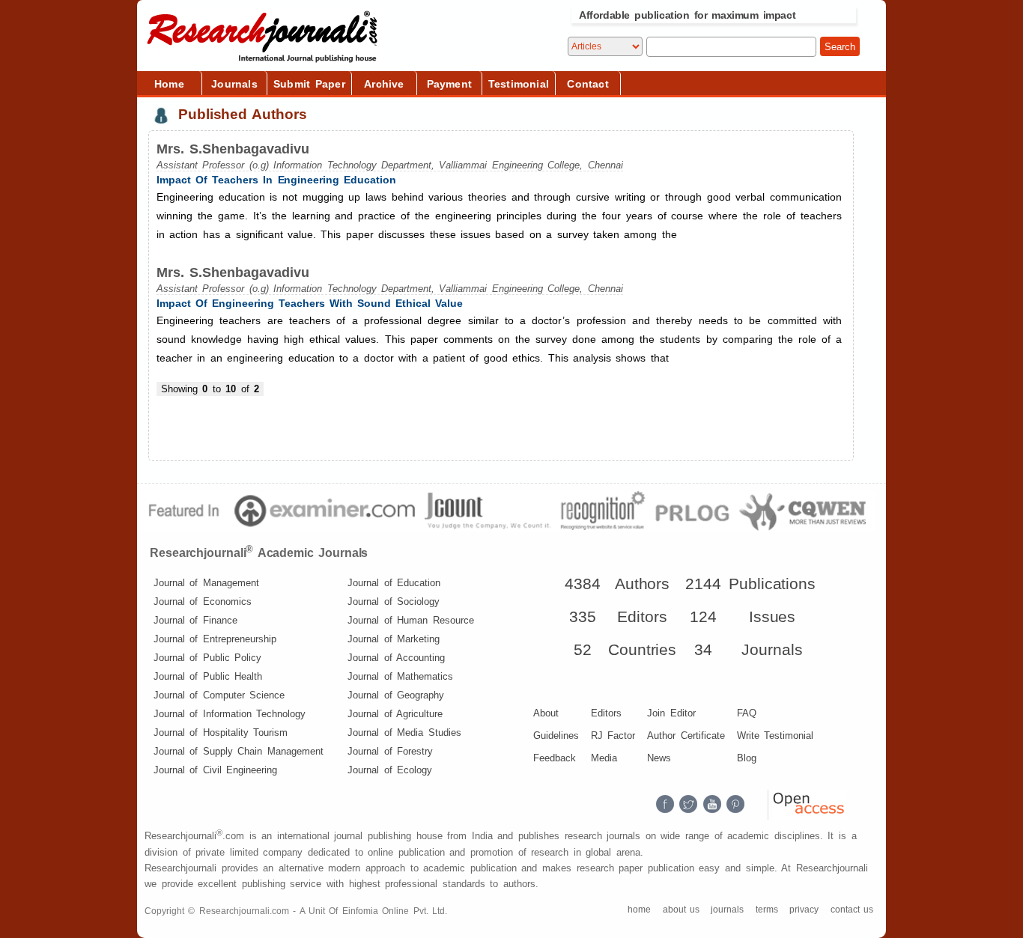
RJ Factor (613, 735)
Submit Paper (309, 84)
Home (169, 84)
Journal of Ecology (389, 770)
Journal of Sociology (393, 601)
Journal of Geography (395, 695)
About (546, 713)
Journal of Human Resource (410, 620)
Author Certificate (685, 735)
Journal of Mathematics (400, 676)
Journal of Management (206, 582)
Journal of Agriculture (395, 713)
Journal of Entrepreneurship (215, 639)
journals (727, 909)
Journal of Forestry (390, 751)
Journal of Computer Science (219, 695)
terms (767, 909)
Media (604, 758)
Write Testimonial (775, 735)
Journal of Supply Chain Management (239, 751)
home (639, 909)
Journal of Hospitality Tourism (221, 732)
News (659, 758)
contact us (852, 909)
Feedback (554, 758)
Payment (449, 84)
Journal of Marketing (393, 639)
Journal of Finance (195, 620)
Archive (384, 84)
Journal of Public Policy (207, 657)
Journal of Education (393, 582)
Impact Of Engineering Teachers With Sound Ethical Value (310, 303)
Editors (606, 713)
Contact (587, 84)
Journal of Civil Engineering (215, 770)
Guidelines (556, 735)
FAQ (746, 713)
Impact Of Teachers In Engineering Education (276, 180)
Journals (234, 84)
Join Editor (671, 713)
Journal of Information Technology (230, 713)
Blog (746, 758)
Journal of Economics (203, 601)
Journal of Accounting (396, 657)
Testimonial (518, 84)
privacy (804, 909)
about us (681, 909)
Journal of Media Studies (404, 732)
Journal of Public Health (208, 676)
